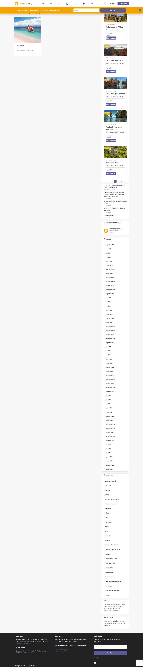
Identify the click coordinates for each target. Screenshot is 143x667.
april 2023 (109, 408)
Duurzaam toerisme (110, 504)
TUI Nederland (109, 568)
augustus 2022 (110, 440)
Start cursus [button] (111, 38)
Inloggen (112, 3)
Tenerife (107, 540)
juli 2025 (108, 298)
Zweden (107, 595)
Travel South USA (110, 563)
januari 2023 (109, 420)
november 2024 (110, 330)
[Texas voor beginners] (115, 50)
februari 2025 (110, 318)
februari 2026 (110, 269)
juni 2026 (108, 253)
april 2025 (109, 310)
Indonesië (108, 513)
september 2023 (110, 387)
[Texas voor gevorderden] (115, 83)
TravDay (107, 554)
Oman (106, 531)
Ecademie (108, 508)
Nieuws (107, 526)
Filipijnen (20, 46)
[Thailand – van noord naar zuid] (115, 116)
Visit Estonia (108, 586)
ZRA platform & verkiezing (112, 590)
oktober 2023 (110, 383)
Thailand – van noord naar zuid (114, 128)
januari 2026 (109, 273)
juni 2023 (108, 400)
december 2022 (110, 424)
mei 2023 (108, 404)
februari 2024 (110, 367)
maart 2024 (109, 363)
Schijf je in (110, 653)
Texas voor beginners (114, 60)
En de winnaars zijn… (110, 215)
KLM (106, 517)
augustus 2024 (110, 343)
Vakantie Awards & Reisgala (113, 581)
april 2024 (109, 359)
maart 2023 (109, 412)
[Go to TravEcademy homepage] (23, 3)
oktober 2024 (110, 334)
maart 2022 (109, 461)
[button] (140, 10)
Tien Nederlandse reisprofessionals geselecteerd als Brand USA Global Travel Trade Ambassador (114, 194)
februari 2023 (110, 416)
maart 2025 (109, 314)
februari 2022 (110, 465)
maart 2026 (109, 265)
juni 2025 (108, 302)
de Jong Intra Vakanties (112, 499)
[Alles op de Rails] (115, 152)
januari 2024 (109, 371)
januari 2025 (109, 322)
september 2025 (110, 289)
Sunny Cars (108, 536)
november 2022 (110, 428)
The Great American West (112, 545)
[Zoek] (105, 4)
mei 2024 (108, 355)
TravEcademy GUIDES (111, 558)
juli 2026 (108, 249)
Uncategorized (109, 572)
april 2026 (109, 261)
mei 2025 (108, 306)
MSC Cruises (108, 522)
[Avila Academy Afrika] (115, 16)
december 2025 (110, 277)
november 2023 (110, 379)
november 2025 (110, 281)
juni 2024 (108, 351)
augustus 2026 (110, 245)
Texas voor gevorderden (115, 94)
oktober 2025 (110, 285)
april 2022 (109, 457)
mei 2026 (108, 257)
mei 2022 (108, 453)
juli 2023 (108, 396)
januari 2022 (109, 469)
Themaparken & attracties (112, 549)
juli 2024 (108, 347)
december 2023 (110, 375)
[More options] (98, 3)
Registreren (123, 3)
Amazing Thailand (110, 481)
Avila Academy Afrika (114, 27)
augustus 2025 (110, 294)
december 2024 (110, 326)
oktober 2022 (110, 432)
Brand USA (108, 485)
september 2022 (110, 436)
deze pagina (26, 651)
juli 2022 (108, 444)
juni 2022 (108, 449)
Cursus (107, 495)
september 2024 (110, 338)
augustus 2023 (110, 391)
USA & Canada (109, 577)
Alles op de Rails (112, 162)
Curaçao (107, 490)
